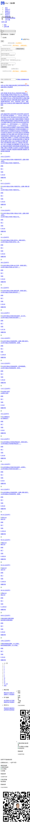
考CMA (9, 98)
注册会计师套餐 (8, 147)
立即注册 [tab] (6, 26)
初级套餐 (19, 149)
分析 (24, 134)
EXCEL (25, 136)
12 (4, 681)
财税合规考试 (21, 96)
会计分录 (26, 144)
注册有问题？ (15, 68)
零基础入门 (24, 93)
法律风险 (3, 134)
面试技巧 (10, 132)
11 (4, 679)
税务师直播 (16, 146)
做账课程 (17, 144)
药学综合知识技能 (21, 122)
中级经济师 (25, 103)
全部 (2, 85)
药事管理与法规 (11, 122)
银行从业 (23, 117)
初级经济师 (19, 103)
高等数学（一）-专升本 (15, 115)
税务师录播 (23, 146)
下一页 (6, 684)
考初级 (6, 93)
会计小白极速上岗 (9, 144)
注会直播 (21, 147)
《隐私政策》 (24, 45)
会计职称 (6, 700)
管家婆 (12, 136)
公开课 (14, 98)
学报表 (15, 94)
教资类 (20, 100)
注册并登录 (3, 67)
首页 (6, 8)
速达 (15, 136)
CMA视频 (3, 122)
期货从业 (6, 119)
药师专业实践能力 (11, 127)
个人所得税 (15, 137)
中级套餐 (26, 147)
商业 (10, 141)
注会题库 (15, 147)
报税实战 (9, 139)
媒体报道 (11, 709)
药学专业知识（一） (16, 124)
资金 (10, 134)
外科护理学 (20, 114)
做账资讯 (11, 708)
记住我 (4, 37)
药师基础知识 (11, 129)
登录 (2, 41)
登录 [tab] (5, 25)
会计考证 (6, 85)
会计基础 (3, 146)
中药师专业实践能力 (21, 129)
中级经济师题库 (19, 119)
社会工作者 (7, 103)
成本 (27, 134)
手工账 (22, 144)
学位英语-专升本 (15, 117)
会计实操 (11, 700)
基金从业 (21, 132)
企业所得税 (22, 137)
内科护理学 (13, 114)
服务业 (7, 141)
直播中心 (7, 11)
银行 (10, 100)
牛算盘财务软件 (5, 136)
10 (4, 678)
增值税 (27, 137)
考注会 (14, 93)
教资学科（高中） (20, 101)
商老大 (6, 87)
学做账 (7, 94)
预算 (13, 134)
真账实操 (11, 85)
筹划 (21, 134)
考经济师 (18, 98)
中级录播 (9, 149)
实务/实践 (12, 119)
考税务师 (18, 93)
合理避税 (3, 139)
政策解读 (26, 132)
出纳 (5, 142)
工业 (13, 141)
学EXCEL (20, 94)
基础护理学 (7, 114)
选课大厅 (7, 9)
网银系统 (9, 142)
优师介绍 (7, 16)
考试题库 (7, 13)
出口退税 (25, 139)
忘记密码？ (19, 43)
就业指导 (14, 96)
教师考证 (24, 85)
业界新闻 (6, 709)
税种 (6, 137)
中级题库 (3, 149)
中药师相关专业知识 (14, 131)
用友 (21, 136)
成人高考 (13, 103)
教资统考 (24, 100)
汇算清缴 (14, 139)
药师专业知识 (21, 127)
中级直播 (14, 149)
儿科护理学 (5, 115)
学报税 (11, 94)
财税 (2, 105)
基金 (10, 96)
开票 (24, 142)
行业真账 (17, 141)
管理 (19, 134)
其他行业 (5, 132)
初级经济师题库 (9, 120)
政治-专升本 (7, 117)
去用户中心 (26, 39)
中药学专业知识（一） (13, 125)
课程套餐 (15, 100)
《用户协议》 (16, 45)
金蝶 (18, 136)
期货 (5, 100)
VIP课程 (4, 98)
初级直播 (7, 151)
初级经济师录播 (18, 120)
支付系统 (23, 141)
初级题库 (25, 149)
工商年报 (20, 142)
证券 (7, 100)
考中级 (10, 93)
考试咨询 (6, 708)
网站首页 (6, 692)
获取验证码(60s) (20, 48)
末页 (5, 685)
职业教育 (10, 87)
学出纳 (3, 94)
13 (4, 682)
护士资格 (24, 98)
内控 (16, 134)
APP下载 (7, 19)
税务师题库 (9, 146)
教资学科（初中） (10, 101)
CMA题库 (26, 120)
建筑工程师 (17, 85)
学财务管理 (5, 96)
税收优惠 (19, 139)
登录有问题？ (12, 43)
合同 (7, 134)
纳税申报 (6, 702)
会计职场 (16, 132)
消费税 (10, 137)
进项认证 (14, 142)
